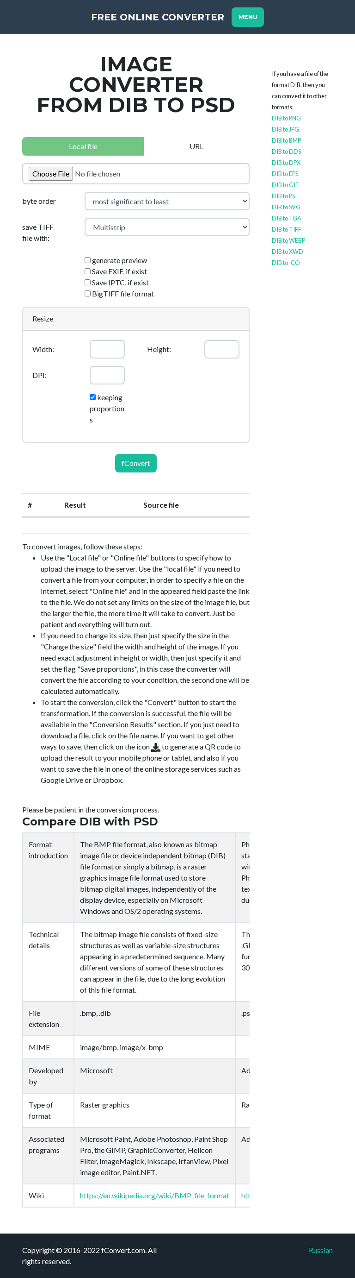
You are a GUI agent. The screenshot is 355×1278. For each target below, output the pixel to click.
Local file (83, 146)
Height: (159, 349)
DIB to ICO (286, 262)
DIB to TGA (286, 218)
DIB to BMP (286, 140)
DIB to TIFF (286, 229)
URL (196, 146)
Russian (321, 1250)
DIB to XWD (287, 251)
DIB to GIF (285, 185)
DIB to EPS (285, 173)
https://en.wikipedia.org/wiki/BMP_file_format (154, 1195)
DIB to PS (283, 196)
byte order (39, 200)
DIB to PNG (286, 118)
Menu (248, 16)
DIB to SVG (286, 207)
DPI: (39, 375)
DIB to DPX (286, 162)
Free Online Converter (157, 17)
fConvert (136, 463)
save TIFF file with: (38, 232)
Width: (43, 349)
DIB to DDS (286, 151)
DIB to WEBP (288, 240)
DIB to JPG (285, 129)
